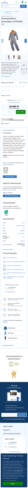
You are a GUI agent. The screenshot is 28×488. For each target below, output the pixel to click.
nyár (22, 233)
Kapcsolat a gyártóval (8, 249)
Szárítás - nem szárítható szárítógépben (15, 269)
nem (24, 237)
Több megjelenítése (5, 76)
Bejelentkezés (22, 414)
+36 (11, 287)
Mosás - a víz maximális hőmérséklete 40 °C (16, 261)
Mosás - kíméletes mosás (12, 257)
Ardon (23, 222)
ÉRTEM (12, 483)
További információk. (11, 190)
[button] (26, 41)
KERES (23, 6)
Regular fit (22, 240)
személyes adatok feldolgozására (17, 419)
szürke (17, 225)
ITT (9, 480)
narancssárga (22, 225)
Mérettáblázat (24, 82)
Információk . (14, 419)
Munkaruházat (8, 11)
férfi (24, 228)
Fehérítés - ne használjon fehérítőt (14, 265)
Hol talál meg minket (15, 451)
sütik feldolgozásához (18, 470)
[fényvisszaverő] (6, 170)
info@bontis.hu (11, 291)
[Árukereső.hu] (14, 364)
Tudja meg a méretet (10, 176)
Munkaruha (15, 11)
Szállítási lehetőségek (15, 102)
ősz (24, 233)
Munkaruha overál (8, 13)
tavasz (19, 233)
